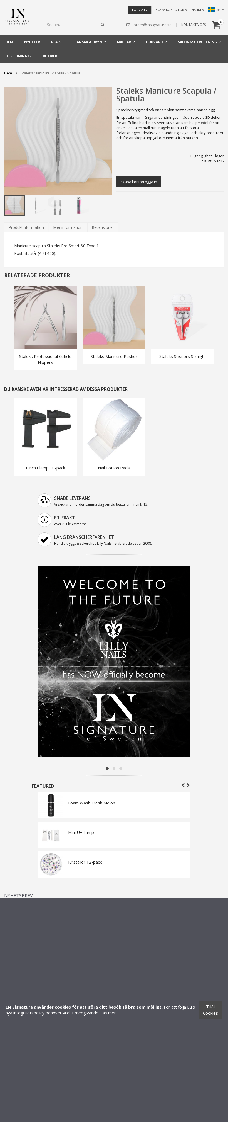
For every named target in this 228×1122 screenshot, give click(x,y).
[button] (36, 205)
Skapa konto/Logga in (138, 181)
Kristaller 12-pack (85, 862)
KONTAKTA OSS (193, 24)
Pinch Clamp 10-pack (45, 468)
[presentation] (26, 227)
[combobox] (74, 24)
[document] (114, 1010)
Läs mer (108, 1013)
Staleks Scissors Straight (182, 356)
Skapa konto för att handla (180, 10)
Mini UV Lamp (81, 832)
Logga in (139, 10)
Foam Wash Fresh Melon (91, 803)
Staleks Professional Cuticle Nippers (45, 359)
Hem (8, 73)
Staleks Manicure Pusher (114, 356)
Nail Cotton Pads (114, 468)
